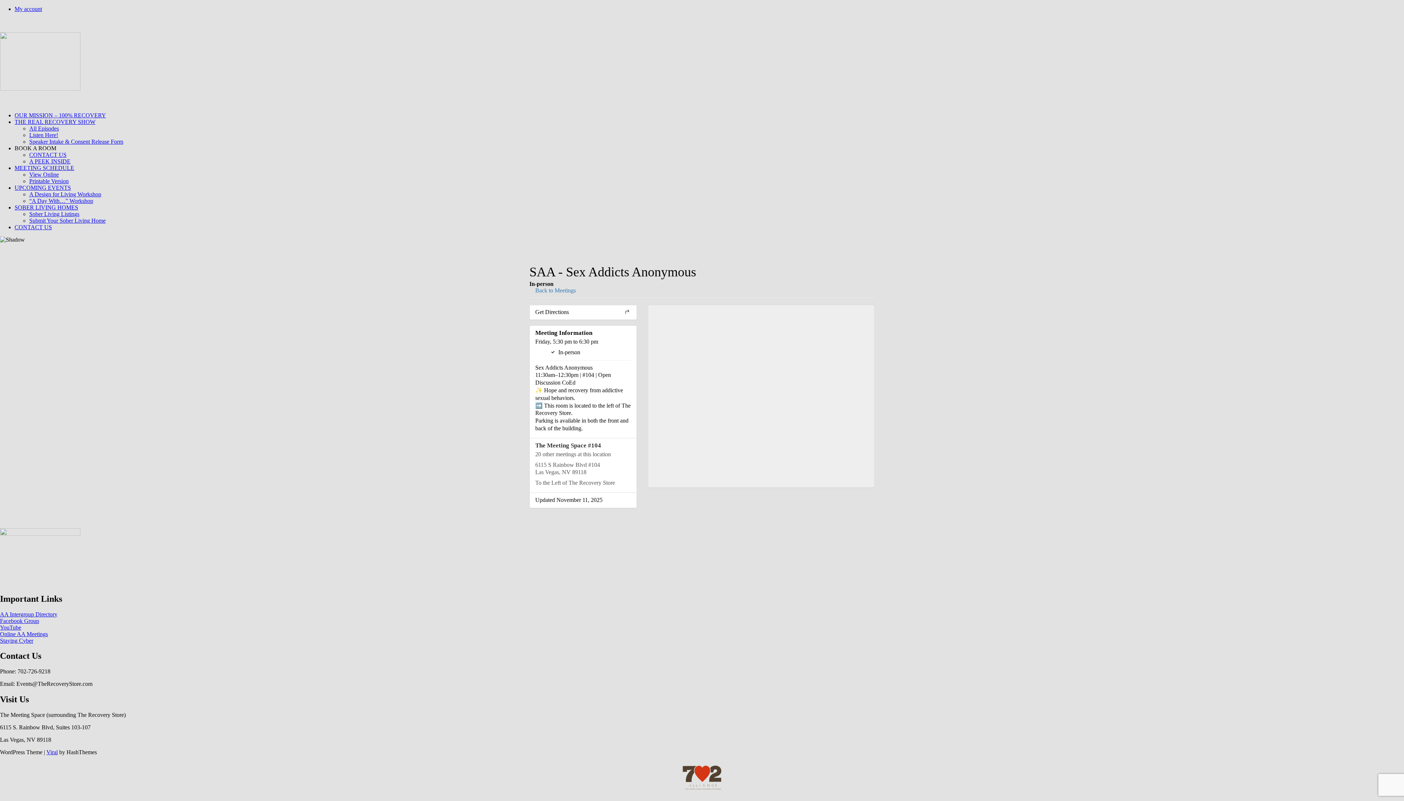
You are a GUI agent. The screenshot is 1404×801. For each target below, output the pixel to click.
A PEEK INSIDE (50, 161)
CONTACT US (48, 155)
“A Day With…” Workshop (61, 201)
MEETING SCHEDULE (44, 168)
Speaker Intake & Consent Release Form (76, 142)
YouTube (10, 627)
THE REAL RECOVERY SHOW (55, 122)
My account (28, 9)
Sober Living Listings (54, 214)
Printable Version (49, 181)
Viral (52, 752)
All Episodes (44, 128)
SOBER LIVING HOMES (46, 207)
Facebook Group (19, 621)
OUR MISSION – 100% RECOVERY (60, 115)
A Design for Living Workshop (65, 194)
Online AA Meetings (24, 634)
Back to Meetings (555, 290)
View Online (44, 174)
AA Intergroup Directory (28, 614)
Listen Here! (43, 135)
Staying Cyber (16, 641)
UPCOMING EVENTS (43, 188)
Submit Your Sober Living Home (67, 221)
